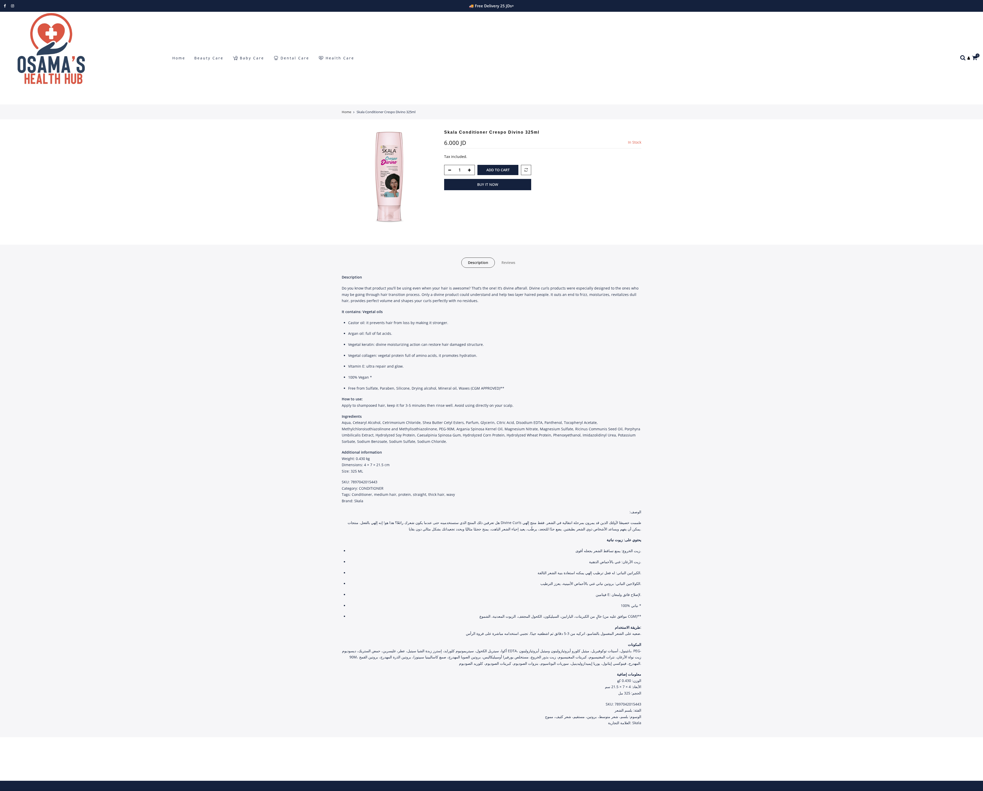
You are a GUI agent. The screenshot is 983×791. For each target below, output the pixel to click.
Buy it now (487, 184)
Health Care (340, 58)
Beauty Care (208, 58)
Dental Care (295, 58)
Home (178, 58)
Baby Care (252, 58)
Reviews (508, 262)
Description (478, 262)
